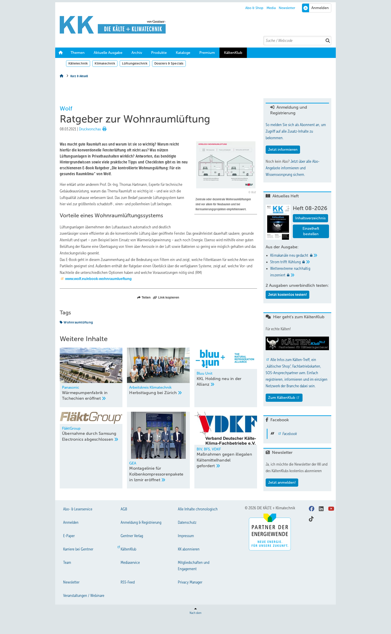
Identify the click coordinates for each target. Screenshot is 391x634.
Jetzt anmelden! (282, 482)
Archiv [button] (136, 53)
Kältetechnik (78, 63)
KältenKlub (233, 53)
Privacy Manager (190, 582)
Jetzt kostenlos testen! (287, 295)
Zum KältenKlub (281, 398)
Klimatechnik (105, 63)
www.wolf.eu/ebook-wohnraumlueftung (98, 279)
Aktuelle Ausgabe (108, 53)
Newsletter (287, 8)
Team (67, 562)
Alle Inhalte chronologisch (198, 509)
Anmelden (71, 522)
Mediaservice (130, 562)
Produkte (159, 53)
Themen (78, 53)
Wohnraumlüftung (78, 322)
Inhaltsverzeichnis (310, 218)
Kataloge (183, 53)
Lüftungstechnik (135, 63)
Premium (207, 53)
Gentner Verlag (132, 536)
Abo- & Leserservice (77, 509)
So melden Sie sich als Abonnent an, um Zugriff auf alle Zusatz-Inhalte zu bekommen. (296, 131)
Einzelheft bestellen (311, 231)
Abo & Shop (254, 8)
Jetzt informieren (283, 149)
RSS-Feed (128, 582)
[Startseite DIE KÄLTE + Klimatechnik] (198, 25)
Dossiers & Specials (169, 63)
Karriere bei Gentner (78, 549)
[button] (137, 53)
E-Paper (69, 536)
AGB (124, 509)
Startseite (60, 53)
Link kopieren (168, 297)
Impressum (186, 536)
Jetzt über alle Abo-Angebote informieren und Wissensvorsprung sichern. (292, 168)
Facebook (289, 433)
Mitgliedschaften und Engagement (193, 565)
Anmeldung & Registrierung (141, 522)
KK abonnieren (189, 549)
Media (271, 8)
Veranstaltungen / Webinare (83, 595)
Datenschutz (187, 522)
